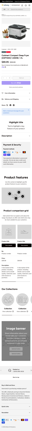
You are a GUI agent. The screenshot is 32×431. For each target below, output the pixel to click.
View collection (7, 311)
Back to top (16, 377)
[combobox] (16, 9)
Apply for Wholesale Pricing (22, 1)
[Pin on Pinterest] (13, 105)
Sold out (21, 78)
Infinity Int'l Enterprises (10, 427)
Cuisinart (4, 49)
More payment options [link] (16, 87)
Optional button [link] (16, 349)
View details (8, 245)
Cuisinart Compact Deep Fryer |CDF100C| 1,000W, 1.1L (14, 15)
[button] (26, 5)
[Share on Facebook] (10, 105)
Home (3, 14)
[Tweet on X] (7, 105)
